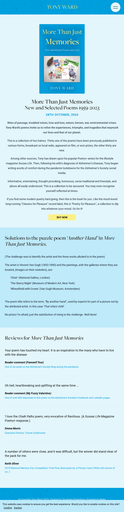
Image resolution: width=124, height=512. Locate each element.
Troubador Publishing (74, 499)
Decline (18, 507)
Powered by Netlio (96, 499)
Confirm (8, 507)
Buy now (62, 217)
